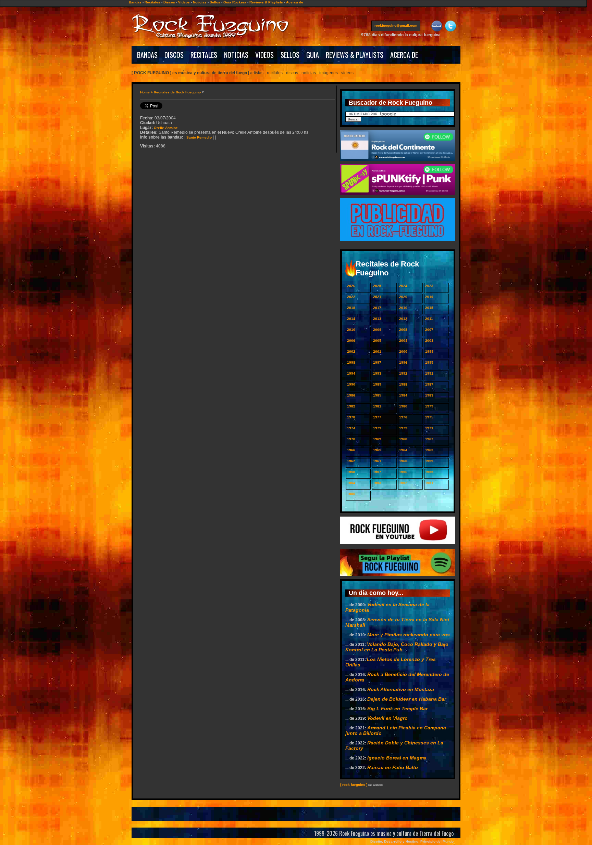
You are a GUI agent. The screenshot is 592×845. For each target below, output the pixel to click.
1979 (429, 406)
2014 (351, 319)
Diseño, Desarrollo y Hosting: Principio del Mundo (412, 841)
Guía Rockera (234, 2)
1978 (351, 417)
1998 (351, 362)
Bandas (135, 2)
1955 (429, 472)
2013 (377, 319)
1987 (429, 384)
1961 (377, 461)
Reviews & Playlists (266, 2)
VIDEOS (264, 55)
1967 (429, 439)
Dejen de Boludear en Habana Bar (406, 699)
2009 (377, 330)
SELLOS (290, 55)
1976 (403, 417)
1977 (377, 417)
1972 (403, 428)
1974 (351, 428)
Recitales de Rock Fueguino (177, 92)
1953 (377, 483)
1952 (403, 483)
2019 (429, 297)
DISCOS (174, 55)
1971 (429, 428)
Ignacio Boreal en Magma (397, 757)
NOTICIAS (236, 55)
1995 (429, 362)
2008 (403, 330)
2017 (377, 308)
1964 (403, 450)
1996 (403, 362)
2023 (429, 286)
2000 (403, 351)
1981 (377, 406)
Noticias (200, 2)
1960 (403, 461)
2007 (429, 330)
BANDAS (147, 55)
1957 (377, 472)
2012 (403, 319)
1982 (351, 406)
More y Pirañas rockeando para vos (408, 634)
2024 (403, 286)
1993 (377, 373)
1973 (377, 428)
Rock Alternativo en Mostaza (400, 689)
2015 (429, 308)
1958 (351, 472)
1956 (403, 472)
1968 (403, 439)
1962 (351, 461)
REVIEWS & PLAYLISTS (354, 55)
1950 (351, 494)
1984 (403, 395)
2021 (377, 297)
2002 (351, 351)
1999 (429, 351)
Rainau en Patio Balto (392, 767)
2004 (403, 340)
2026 (351, 286)
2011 (429, 319)
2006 (351, 340)
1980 (403, 406)
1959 (429, 461)
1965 (377, 450)
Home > (147, 92)
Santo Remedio (199, 137)
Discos (169, 2)
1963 (429, 450)
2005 (377, 340)
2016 (403, 308)
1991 (429, 373)
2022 (351, 297)
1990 (351, 384)
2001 (377, 351)
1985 (377, 395)
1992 (403, 373)
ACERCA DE (404, 55)
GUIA (312, 55)
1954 (351, 483)
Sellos (215, 2)
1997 (377, 362)
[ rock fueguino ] (353, 784)
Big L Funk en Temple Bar (397, 708)
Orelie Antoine (166, 128)
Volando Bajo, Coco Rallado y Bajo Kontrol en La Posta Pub (396, 646)
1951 (429, 483)
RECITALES (203, 55)
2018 (351, 308)
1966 (351, 450)
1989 (377, 384)
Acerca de (294, 2)
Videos (184, 2)
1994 (351, 373)
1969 (377, 439)
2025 (377, 286)
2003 (429, 340)
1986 (351, 395)
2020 (403, 297)
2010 (351, 330)
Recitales (152, 2)
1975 (429, 417)
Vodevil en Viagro (387, 718)
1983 (429, 395)
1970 (351, 439)
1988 (403, 384)
